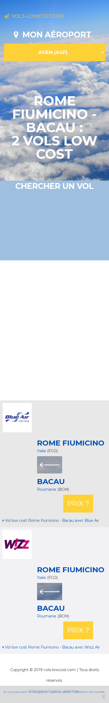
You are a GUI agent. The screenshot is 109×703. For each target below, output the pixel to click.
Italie (41, 450)
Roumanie (47, 489)
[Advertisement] (54, 329)
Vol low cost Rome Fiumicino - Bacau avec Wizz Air (52, 647)
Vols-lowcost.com (36, 16)
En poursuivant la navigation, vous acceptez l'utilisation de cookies (54, 692)
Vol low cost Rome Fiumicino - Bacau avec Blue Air (51, 520)
